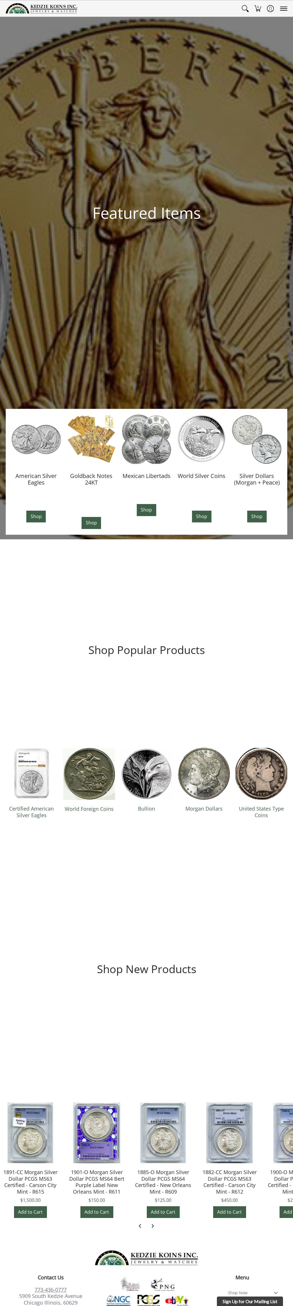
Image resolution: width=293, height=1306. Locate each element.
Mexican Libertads (146, 476)
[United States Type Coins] (261, 774)
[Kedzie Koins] (41, 8)
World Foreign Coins (89, 808)
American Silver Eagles (36, 479)
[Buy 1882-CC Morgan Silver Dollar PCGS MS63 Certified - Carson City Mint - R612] (229, 1132)
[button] (245, 8)
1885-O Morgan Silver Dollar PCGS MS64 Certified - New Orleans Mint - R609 (163, 1182)
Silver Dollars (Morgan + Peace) (257, 479)
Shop (36, 516)
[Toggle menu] (277, 1293)
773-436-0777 (51, 1289)
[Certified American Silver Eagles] (32, 774)
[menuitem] (245, 8)
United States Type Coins (261, 812)
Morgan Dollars (204, 808)
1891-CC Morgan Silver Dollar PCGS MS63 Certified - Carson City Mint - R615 (30, 1182)
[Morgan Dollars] (204, 774)
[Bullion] (147, 774)
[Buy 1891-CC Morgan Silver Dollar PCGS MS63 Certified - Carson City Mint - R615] (30, 1132)
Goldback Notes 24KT (91, 479)
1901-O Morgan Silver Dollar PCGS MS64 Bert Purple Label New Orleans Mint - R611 (96, 1182)
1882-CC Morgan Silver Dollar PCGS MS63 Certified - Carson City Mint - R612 (230, 1182)
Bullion (146, 808)
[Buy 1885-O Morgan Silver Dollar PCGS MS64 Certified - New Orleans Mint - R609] (163, 1132)
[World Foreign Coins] (89, 774)
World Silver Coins (201, 476)
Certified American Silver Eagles (31, 812)
